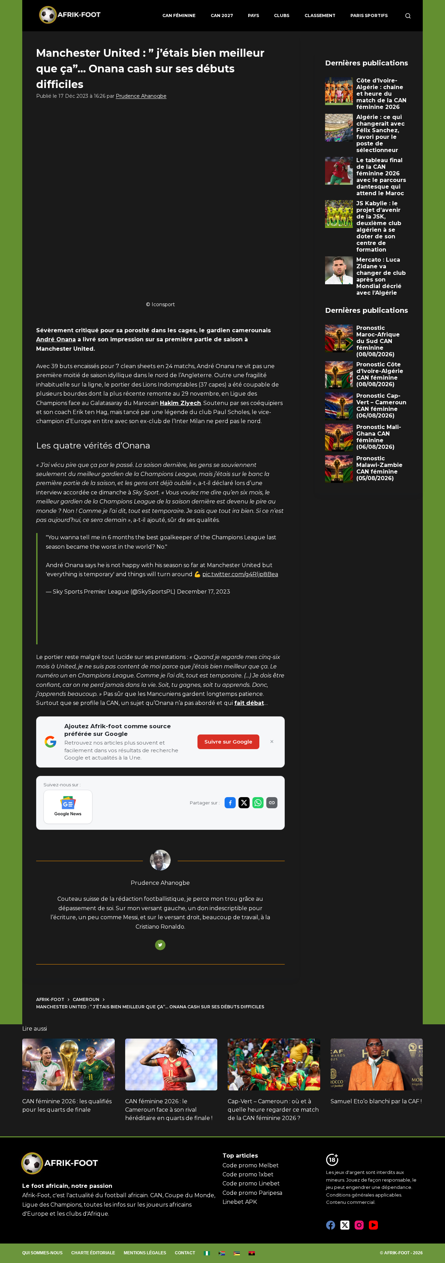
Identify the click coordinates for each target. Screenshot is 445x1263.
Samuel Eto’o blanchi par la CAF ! (376, 1101)
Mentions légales (145, 1252)
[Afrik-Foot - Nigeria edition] (207, 1253)
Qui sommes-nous (42, 1252)
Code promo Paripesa (252, 1193)
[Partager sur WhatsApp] (258, 802)
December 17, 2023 (203, 591)
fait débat (249, 703)
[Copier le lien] (271, 802)
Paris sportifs (369, 15)
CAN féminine (178, 15)
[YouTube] (373, 1225)
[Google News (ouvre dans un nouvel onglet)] (67, 807)
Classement (320, 15)
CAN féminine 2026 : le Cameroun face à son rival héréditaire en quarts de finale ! (168, 1109)
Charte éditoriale (93, 1252)
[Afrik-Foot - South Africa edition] (222, 1253)
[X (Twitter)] (344, 1225)
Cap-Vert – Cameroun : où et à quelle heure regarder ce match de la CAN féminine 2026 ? (273, 1109)
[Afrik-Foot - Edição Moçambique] (236, 1253)
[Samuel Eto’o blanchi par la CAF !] (377, 1064)
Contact (185, 1252)
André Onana (56, 339)
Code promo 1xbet (248, 1174)
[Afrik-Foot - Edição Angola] (251, 1253)
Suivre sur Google (228, 741)
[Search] (408, 15)
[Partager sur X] (244, 802)
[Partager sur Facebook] (230, 802)
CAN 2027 (222, 15)
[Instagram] (359, 1225)
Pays (253, 15)
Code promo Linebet (251, 1183)
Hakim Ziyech (180, 403)
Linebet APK (239, 1202)
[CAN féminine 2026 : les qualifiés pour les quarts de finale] (68, 1064)
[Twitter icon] (160, 945)
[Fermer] (271, 741)
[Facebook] (330, 1225)
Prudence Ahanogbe (141, 96)
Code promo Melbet (250, 1165)
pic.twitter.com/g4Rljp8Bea (240, 574)
